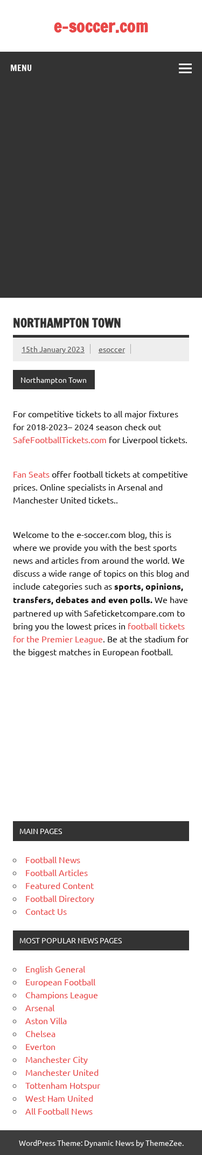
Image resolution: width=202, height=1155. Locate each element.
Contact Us (46, 911)
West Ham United (59, 1098)
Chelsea (40, 1033)
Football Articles (56, 872)
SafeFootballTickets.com (60, 439)
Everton (40, 1046)
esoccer (112, 349)
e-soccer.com (101, 25)
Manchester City (56, 1059)
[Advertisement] (101, 191)
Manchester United (62, 1072)
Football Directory (59, 898)
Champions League (61, 994)
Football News (52, 859)
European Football (60, 981)
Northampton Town (53, 379)
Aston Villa (46, 1020)
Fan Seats (31, 473)
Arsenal (39, 1007)
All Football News (59, 1110)
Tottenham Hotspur (62, 1085)
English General (55, 968)
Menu (21, 68)
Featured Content (59, 885)
